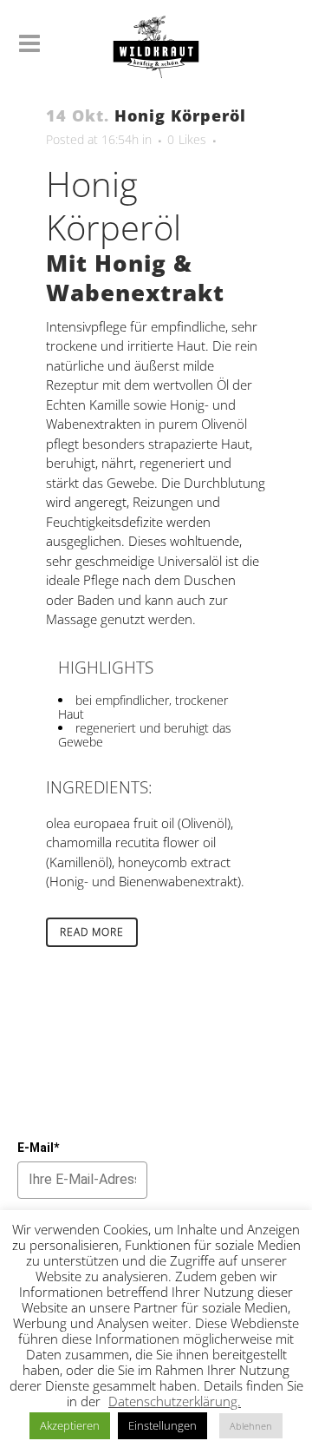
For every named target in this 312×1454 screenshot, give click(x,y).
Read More (92, 931)
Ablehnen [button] (251, 1425)
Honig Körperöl (180, 115)
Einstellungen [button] (162, 1425)
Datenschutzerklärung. (174, 1401)
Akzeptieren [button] (70, 1425)
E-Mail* (38, 1148)
